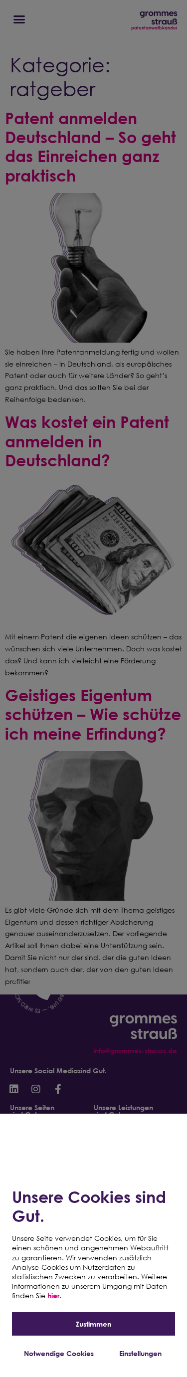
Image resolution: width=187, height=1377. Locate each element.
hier (53, 1295)
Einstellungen (140, 1353)
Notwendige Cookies (59, 1353)
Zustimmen (93, 1324)
